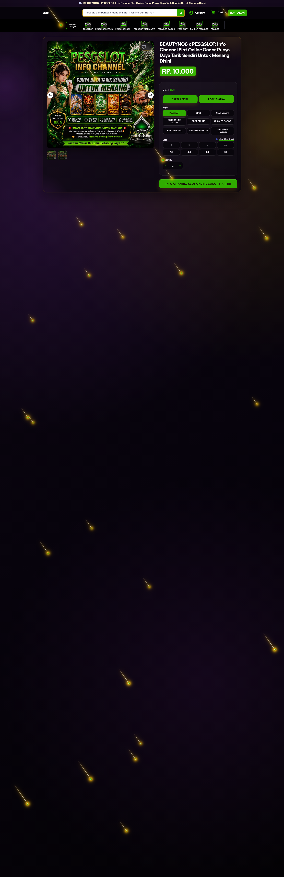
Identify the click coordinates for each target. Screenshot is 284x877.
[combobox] (130, 12)
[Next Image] (148, 95)
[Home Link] (65, 13)
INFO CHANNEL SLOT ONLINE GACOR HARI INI (198, 183)
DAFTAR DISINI (180, 99)
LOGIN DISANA (216, 99)
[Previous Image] (52, 95)
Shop (46, 12)
